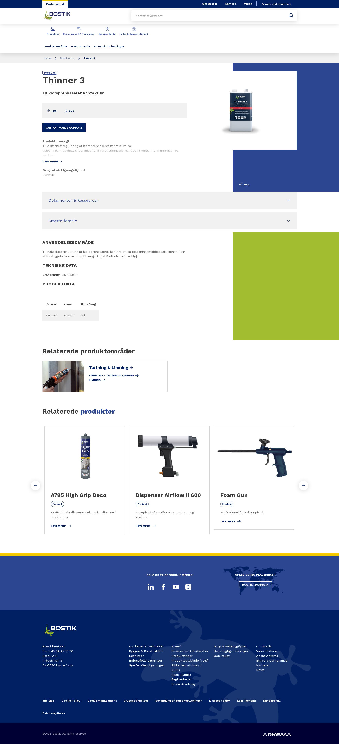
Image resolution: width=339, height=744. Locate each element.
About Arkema (267, 656)
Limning (95, 380)
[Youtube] (176, 587)
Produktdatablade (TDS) (189, 660)
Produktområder (55, 46)
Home (47, 58)
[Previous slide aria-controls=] (35, 485)
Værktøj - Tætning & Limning (111, 375)
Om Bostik (209, 3)
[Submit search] (291, 15)
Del (246, 184)
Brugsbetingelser (136, 700)
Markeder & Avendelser (146, 646)
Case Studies (181, 675)
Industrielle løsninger (109, 46)
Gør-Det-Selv (80, 46)
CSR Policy (222, 656)
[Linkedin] (151, 587)
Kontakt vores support (64, 127)
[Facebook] (163, 587)
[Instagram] (188, 587)
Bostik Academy (183, 684)
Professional (55, 3)
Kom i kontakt (246, 700)
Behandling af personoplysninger (178, 700)
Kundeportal (272, 700)
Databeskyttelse (53, 713)
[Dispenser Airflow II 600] (169, 480)
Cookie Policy (70, 700)
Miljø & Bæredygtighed (134, 34)
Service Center (108, 34)
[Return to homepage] (60, 16)
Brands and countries (276, 3)
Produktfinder (182, 656)
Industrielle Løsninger (145, 660)
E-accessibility (219, 700)
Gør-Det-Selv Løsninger (146, 665)
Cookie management (102, 700)
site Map (48, 700)
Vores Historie (266, 651)
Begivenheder (181, 679)
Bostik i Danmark (255, 584)
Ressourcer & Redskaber (189, 651)
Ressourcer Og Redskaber (79, 34)
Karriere (230, 3)
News (260, 670)
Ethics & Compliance (271, 660)
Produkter (53, 34)
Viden (248, 3)
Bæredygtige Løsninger (231, 651)
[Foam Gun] (254, 477)
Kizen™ (176, 646)
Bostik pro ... (67, 58)
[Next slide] (303, 485)
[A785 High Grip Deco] (85, 480)
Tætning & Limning (108, 368)
